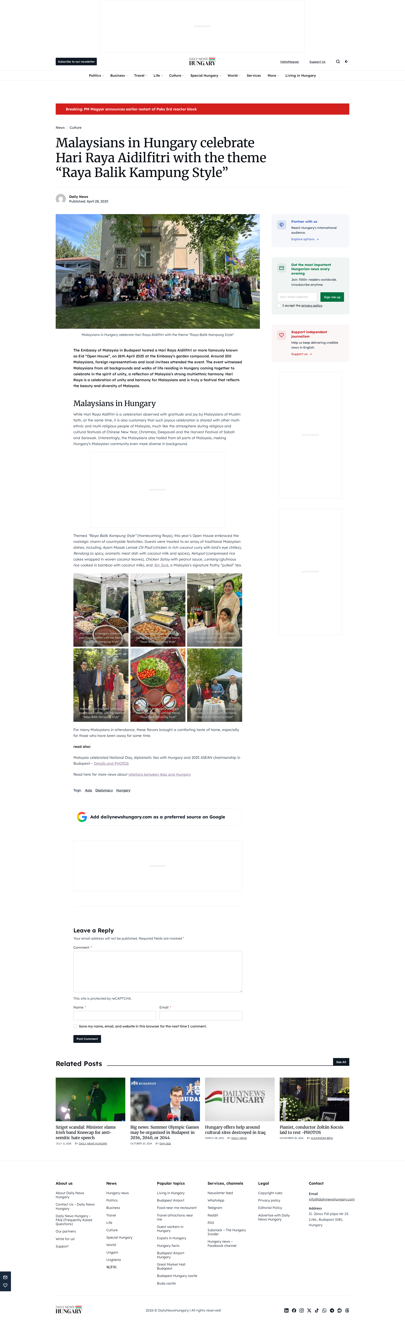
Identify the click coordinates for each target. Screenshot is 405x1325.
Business (117, 75)
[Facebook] (294, 1310)
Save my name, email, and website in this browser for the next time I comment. (143, 1026)
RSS (211, 1222)
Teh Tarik (161, 565)
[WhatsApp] (324, 1310)
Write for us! (65, 1239)
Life (157, 75)
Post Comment (87, 1039)
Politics (95, 75)
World (233, 75)
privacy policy (311, 305)
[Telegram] (332, 1310)
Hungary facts (168, 1245)
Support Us (317, 62)
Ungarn (112, 1252)
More (272, 75)
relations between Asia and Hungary (159, 774)
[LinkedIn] (286, 1310)
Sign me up (332, 297)
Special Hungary (204, 75)
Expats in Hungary (171, 1238)
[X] (309, 1310)
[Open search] (338, 61)
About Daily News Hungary (70, 1195)
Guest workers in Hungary (170, 1228)
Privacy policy (269, 1200)
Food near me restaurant (177, 1208)
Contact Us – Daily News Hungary (75, 1206)
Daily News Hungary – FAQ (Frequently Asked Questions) (74, 1220)
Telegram (215, 1208)
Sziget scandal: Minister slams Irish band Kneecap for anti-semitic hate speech (86, 1132)
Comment (82, 947)
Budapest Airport (170, 1200)
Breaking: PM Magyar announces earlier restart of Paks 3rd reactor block (131, 109)
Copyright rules (270, 1193)
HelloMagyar (289, 62)
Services (254, 75)
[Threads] (347, 1310)
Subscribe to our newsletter (76, 61)
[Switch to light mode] (346, 61)
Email (165, 1007)
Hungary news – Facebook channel (222, 1243)
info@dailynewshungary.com (332, 1199)
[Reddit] (340, 1310)
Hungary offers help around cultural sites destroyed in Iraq (235, 1130)
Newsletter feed (220, 1193)
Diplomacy (104, 790)
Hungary (123, 790)
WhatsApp (216, 1200)
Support (62, 1246)
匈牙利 (111, 1267)
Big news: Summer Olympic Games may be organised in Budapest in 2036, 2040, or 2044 (164, 1132)
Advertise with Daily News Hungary (274, 1217)
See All (341, 1062)
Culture (175, 75)
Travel (139, 75)
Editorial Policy (270, 1208)
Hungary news (117, 1193)
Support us (299, 354)
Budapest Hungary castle (177, 1276)
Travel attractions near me (175, 1217)
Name (79, 1007)
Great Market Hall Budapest (171, 1266)
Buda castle (166, 1283)
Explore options (303, 239)
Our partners (66, 1231)
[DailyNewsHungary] (202, 61)
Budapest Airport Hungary (170, 1255)
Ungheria (113, 1260)
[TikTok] (317, 1310)
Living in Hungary (300, 75)
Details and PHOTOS (111, 763)
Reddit (213, 1215)
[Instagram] (302, 1310)
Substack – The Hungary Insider (227, 1232)
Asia (88, 790)
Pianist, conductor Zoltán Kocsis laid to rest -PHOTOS (311, 1130)
